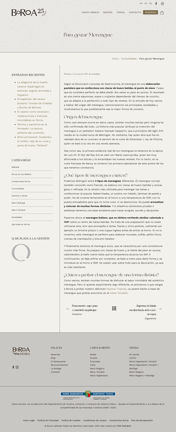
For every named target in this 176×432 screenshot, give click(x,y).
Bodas (93, 354)
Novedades (17, 217)
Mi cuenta (134, 354)
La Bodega (56, 368)
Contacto (55, 372)
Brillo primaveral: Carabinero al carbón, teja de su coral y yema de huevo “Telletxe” (34, 141)
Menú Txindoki (18, 210)
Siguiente (142, 312)
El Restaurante (58, 361)
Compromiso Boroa (21, 181)
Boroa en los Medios (21, 174)
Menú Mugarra (97, 368)
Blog (53, 358)
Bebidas (15, 167)
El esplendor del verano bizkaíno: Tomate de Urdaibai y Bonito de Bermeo (34, 103)
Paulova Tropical (116, 288)
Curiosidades (128, 58)
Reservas (55, 354)
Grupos (93, 358)
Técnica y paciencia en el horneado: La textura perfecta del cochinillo (32, 128)
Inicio (115, 58)
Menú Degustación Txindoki (143, 361)
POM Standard (124, 426)
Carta (92, 365)
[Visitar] (156, 3)
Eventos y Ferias (19, 196)
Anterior (84, 310)
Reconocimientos (59, 365)
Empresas (95, 361)
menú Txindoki (118, 292)
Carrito (132, 358)
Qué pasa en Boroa (21, 224)
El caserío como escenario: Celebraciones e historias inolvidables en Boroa (33, 116)
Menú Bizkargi (18, 203)
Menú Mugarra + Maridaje (141, 375)
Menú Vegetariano (99, 375)
